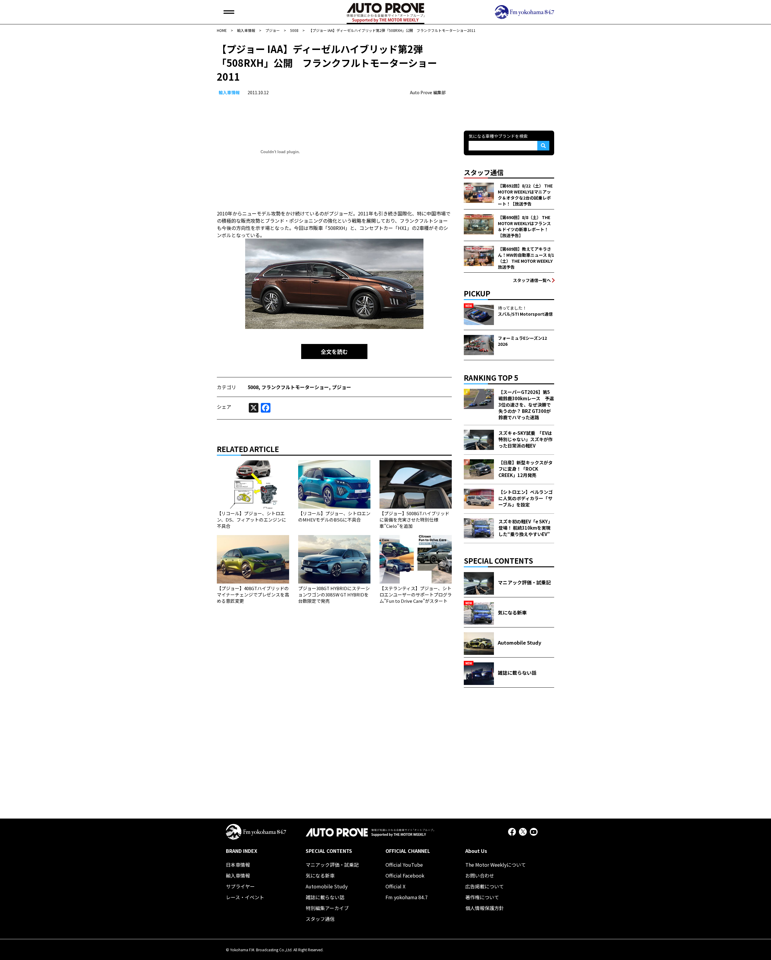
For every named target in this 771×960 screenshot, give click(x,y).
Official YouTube (404, 864)
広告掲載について (484, 886)
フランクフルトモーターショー (295, 387)
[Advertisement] (509, 79)
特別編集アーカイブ (327, 908)
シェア (224, 406)
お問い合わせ (479, 875)
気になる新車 (320, 875)
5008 (253, 387)
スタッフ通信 (320, 918)
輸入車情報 (229, 92)
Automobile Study (327, 886)
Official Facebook (405, 875)
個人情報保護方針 (484, 908)
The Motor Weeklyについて (495, 864)
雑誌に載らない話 (325, 897)
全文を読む (334, 351)
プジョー (341, 387)
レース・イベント (245, 897)
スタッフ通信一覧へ (532, 280)
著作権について (482, 897)
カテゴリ (226, 387)
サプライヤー (240, 886)
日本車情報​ (238, 864)
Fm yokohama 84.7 (407, 897)
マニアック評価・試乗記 (332, 864)
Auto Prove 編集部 (428, 92)
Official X (395, 886)
